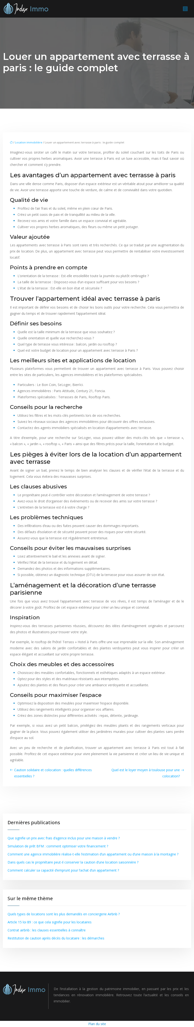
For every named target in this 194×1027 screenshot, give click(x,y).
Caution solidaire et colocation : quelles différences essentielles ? (53, 773)
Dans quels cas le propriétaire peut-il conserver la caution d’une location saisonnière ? (73, 862)
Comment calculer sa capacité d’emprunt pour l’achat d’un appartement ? (63, 870)
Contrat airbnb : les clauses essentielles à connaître (47, 930)
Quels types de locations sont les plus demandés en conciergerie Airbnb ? (64, 914)
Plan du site (97, 1024)
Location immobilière (28, 142)
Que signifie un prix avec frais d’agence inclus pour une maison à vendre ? (64, 838)
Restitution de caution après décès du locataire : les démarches (56, 938)
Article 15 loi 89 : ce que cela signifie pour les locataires (50, 922)
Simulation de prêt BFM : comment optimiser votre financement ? (58, 846)
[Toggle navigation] (185, 8)
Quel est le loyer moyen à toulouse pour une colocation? (145, 773)
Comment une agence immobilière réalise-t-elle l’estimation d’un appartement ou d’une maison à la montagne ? (93, 854)
